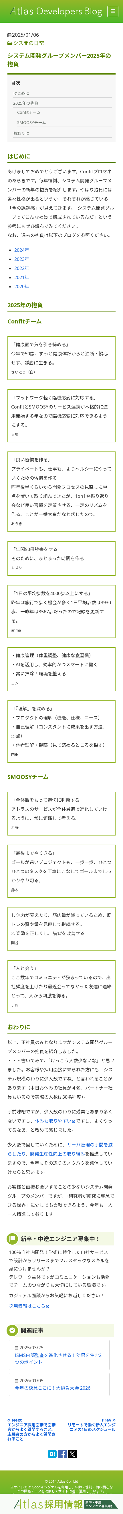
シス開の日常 (28, 43)
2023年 (21, 259)
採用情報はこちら (27, 1306)
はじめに (21, 93)
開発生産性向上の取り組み (57, 1154)
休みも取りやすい (53, 1121)
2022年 (21, 268)
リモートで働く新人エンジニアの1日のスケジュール (92, 1427)
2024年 (21, 250)
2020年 (21, 286)
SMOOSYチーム (31, 122)
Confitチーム (29, 112)
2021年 (21, 277)
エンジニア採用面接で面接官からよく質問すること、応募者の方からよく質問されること (31, 1432)
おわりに (21, 133)
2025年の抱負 (25, 103)
